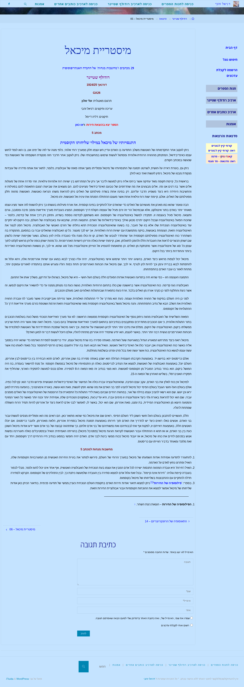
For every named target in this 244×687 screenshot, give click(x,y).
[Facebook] (9, 4)
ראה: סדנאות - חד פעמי (221, 161)
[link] (25, 3)
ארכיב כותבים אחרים (221, 112)
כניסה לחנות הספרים (224, 665)
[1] (152, 482)
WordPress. (17, 678)
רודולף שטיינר (179, 18)
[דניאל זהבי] (236, 3)
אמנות (116, 665)
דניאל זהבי (149, 678)
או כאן (79, 124)
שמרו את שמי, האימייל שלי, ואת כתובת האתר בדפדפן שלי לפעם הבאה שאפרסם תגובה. (142, 618)
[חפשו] (84, 666)
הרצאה (163, 18)
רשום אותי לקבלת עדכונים (175, 625)
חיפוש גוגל (230, 59)
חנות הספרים (227, 88)
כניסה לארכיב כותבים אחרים (144, 665)
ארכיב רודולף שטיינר (221, 100)
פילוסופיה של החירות (167, 483)
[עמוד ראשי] (193, 18)
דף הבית (231, 47)
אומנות (231, 124)
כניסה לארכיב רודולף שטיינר (187, 665)
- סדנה (215, 156)
